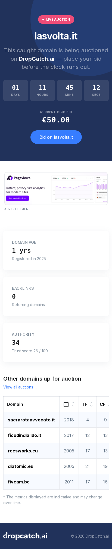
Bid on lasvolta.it (56, 137)
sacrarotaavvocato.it (31, 419)
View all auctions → (20, 387)
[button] (32, 404)
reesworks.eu (23, 451)
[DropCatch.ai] (25, 535)
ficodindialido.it (24, 435)
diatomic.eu (20, 466)
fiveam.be (19, 482)
